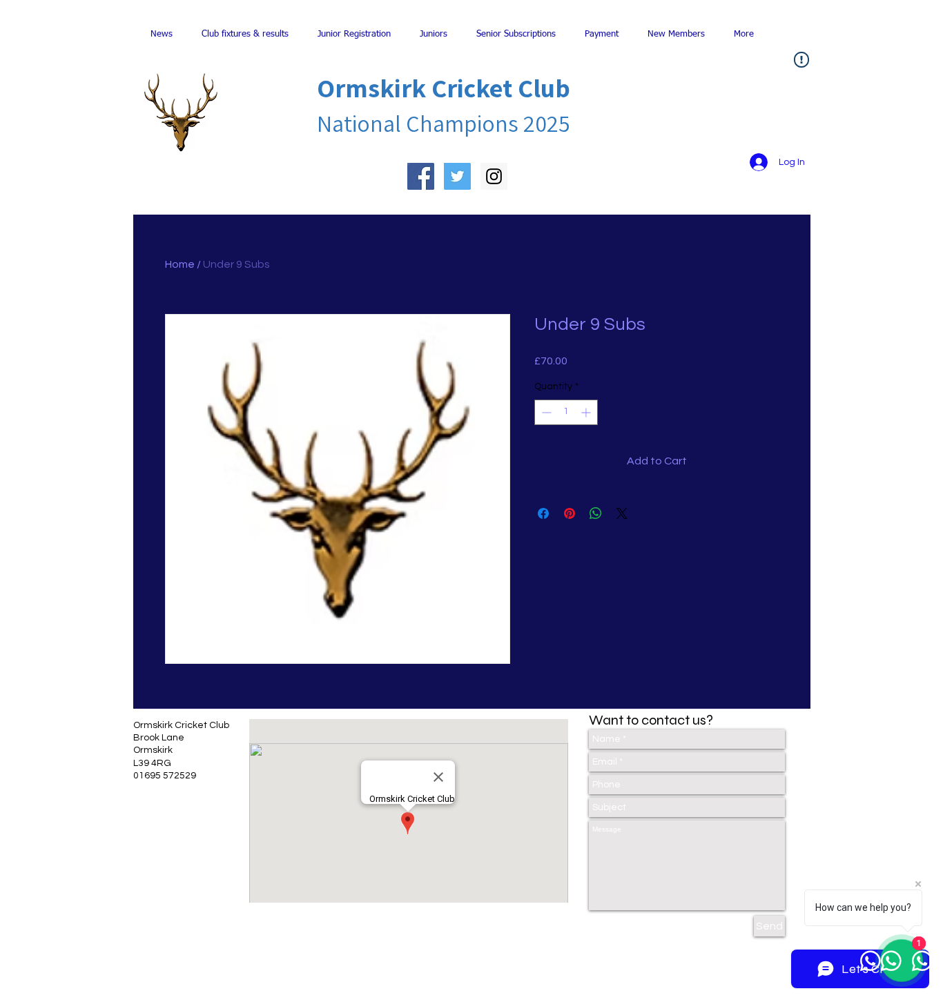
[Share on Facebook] (543, 513)
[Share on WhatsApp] (595, 513)
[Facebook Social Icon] (420, 176)
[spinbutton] (566, 412)
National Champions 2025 (443, 123)
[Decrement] (545, 412)
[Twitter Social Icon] (457, 176)
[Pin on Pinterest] (569, 513)
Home (180, 264)
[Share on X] (622, 513)
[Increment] (587, 412)
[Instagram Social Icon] (493, 176)
